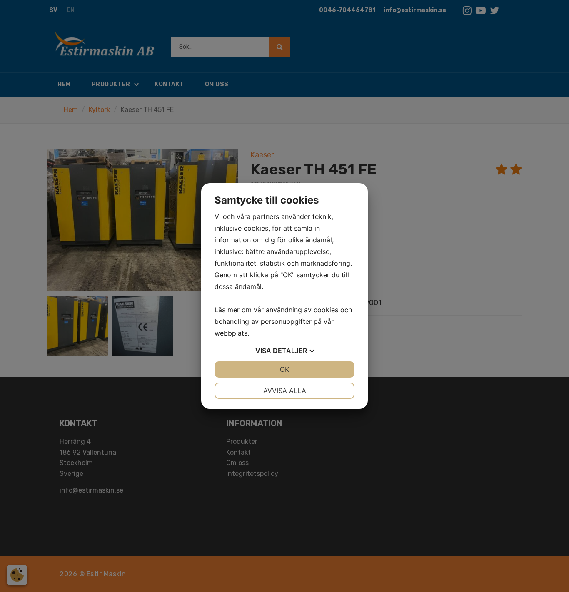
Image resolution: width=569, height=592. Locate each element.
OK (284, 369)
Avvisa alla (284, 390)
